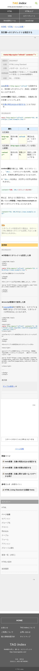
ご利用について (7, 632)
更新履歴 (5, 569)
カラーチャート (29, 16)
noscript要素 (26, 74)
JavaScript (29, 21)
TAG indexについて (27, 628)
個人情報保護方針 (8, 636)
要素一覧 (5, 555)
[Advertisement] (19, 43)
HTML (9, 11)
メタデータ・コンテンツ (18, 68)
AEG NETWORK (22, 661)
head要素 (13, 72)
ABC (12, 555)
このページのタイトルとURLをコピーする (19, 439)
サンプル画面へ (9, 386)
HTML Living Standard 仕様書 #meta (19, 490)
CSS (10, 16)
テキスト (5, 527)
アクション (6, 544)
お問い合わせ (25, 632)
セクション (6, 518)
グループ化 (6, 523)
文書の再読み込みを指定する (14, 104)
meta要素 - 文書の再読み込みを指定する (20, 461)
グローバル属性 (8, 548)
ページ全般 (19, 27)
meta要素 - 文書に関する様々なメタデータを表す (20, 475)
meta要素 (4, 86)
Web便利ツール (10, 21)
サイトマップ (25, 636)
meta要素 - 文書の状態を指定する (18, 468)
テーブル (5, 535)
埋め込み (5, 531)
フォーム (5, 539)
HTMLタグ (29, 11)
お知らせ (4, 628)
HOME (3, 27)
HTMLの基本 (7, 562)
